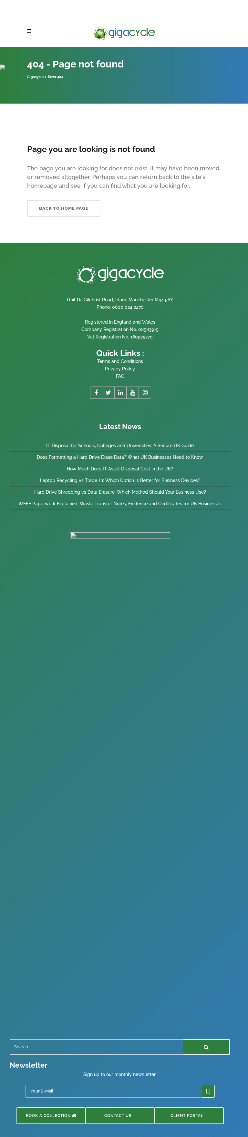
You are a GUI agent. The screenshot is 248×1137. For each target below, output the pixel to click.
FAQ (120, 376)
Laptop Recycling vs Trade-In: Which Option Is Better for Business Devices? (120, 480)
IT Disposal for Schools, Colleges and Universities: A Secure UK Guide (120, 445)
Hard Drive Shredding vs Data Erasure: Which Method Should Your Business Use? (120, 492)
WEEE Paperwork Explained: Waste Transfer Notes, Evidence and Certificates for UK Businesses (120, 503)
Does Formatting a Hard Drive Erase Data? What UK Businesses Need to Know (120, 457)
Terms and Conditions (120, 361)
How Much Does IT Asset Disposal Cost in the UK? (120, 468)
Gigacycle (35, 77)
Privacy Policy (120, 368)
